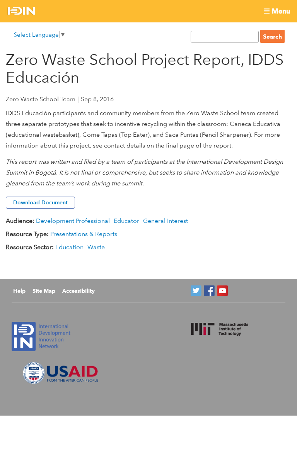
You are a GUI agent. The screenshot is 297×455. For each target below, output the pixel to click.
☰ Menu (277, 11)
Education (69, 247)
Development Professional (73, 220)
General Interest (165, 220)
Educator (126, 220)
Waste (96, 247)
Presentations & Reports (83, 234)
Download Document (40, 202)
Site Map (43, 290)
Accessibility (78, 290)
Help (19, 290)
